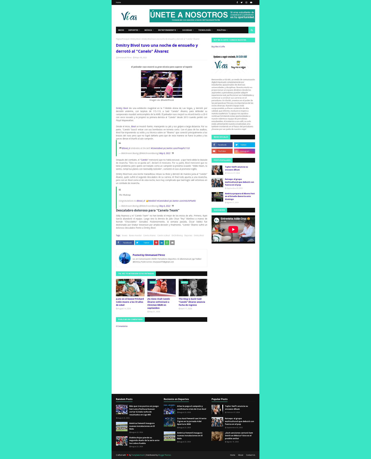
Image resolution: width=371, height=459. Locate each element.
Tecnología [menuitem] (204, 30)
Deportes (188, 235)
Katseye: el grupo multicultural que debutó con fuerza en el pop (239, 182)
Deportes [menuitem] (133, 30)
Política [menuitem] (221, 30)
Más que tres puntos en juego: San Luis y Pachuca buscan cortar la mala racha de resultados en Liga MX (144, 410)
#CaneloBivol (157, 148)
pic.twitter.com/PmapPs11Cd (176, 148)
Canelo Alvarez (149, 235)
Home (118, 2)
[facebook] (237, 2)
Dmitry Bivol (135, 39)
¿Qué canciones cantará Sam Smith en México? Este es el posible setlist (239, 435)
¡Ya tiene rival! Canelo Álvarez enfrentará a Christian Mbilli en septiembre (158, 303)
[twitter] (241, 2)
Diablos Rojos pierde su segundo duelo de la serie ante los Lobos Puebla (144, 440)
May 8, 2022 (164, 153)
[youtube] (250, 2)
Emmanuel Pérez (125, 57)
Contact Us (250, 455)
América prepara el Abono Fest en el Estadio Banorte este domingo (240, 196)
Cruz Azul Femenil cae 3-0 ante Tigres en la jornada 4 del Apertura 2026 (191, 421)
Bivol (133, 126)
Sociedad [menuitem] (187, 30)
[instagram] (246, 2)
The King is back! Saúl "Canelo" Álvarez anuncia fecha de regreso (192, 301)
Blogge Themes (164, 455)
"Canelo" (144, 159)
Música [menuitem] (148, 30)
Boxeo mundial (135, 235)
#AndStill (152, 200)
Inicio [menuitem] (121, 30)
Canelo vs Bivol (163, 235)
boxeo (124, 235)
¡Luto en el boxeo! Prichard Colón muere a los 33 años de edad (130, 301)
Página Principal (122, 39)
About (240, 455)
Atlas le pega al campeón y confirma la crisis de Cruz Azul (191, 407)
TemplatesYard (138, 455)
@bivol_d (126, 148)
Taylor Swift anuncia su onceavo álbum (236, 168)
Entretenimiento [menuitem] (167, 30)
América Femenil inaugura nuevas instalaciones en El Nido (142, 426)
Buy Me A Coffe (218, 46)
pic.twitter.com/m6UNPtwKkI (183, 200)
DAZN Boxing (177, 235)
